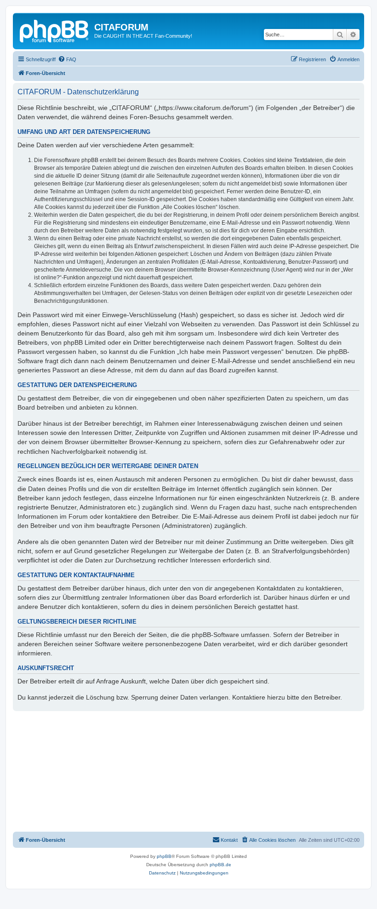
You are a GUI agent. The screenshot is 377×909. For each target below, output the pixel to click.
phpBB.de (220, 864)
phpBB (164, 856)
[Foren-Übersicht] (54, 30)
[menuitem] (67, 59)
